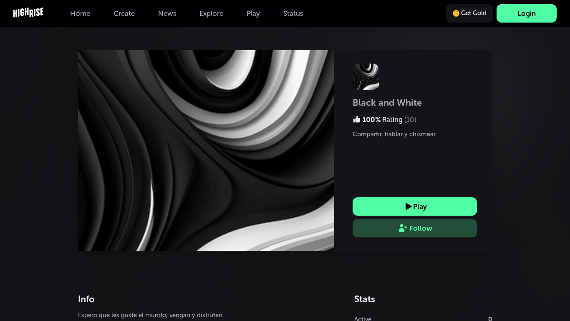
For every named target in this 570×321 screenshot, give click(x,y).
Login (526, 13)
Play (420, 206)
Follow (420, 228)
